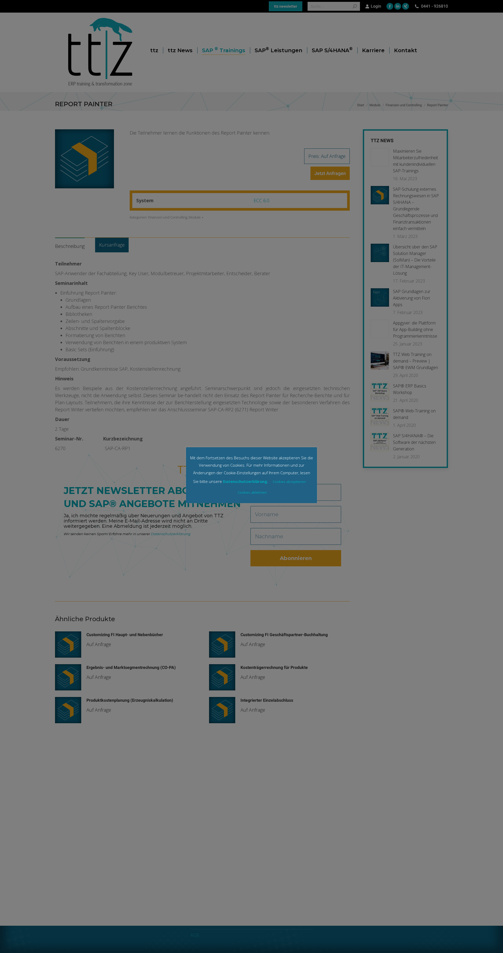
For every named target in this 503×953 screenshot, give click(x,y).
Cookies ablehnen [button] (252, 492)
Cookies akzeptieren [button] (289, 481)
